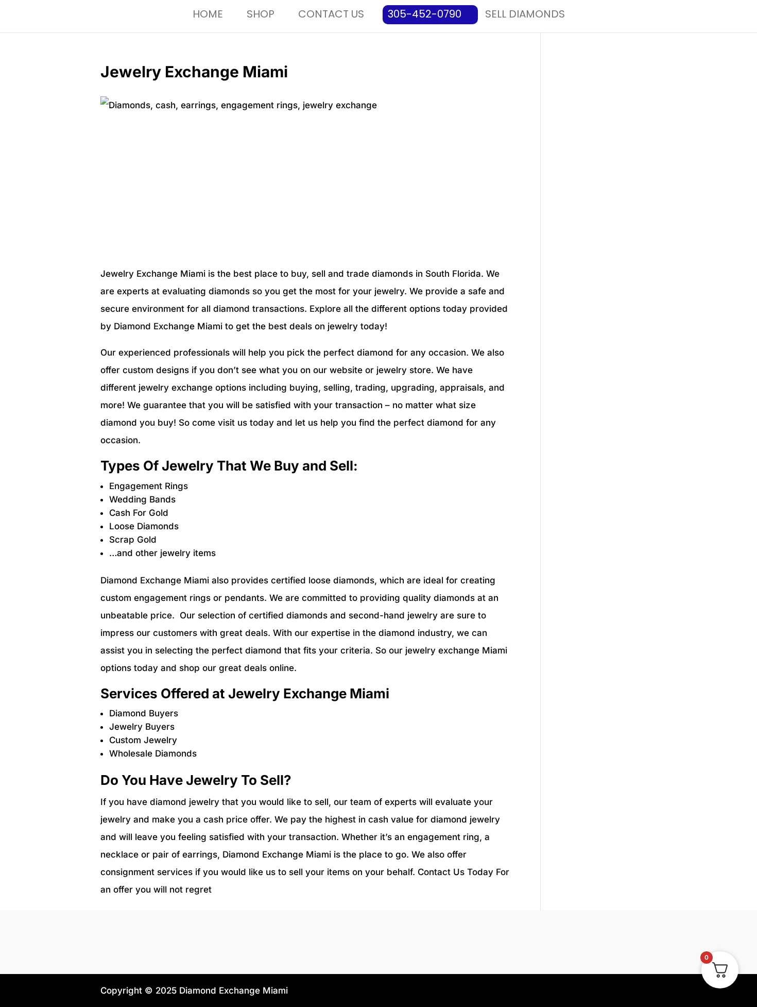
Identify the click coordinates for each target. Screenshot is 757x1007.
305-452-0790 (424, 14)
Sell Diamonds (525, 14)
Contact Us (331, 14)
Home (208, 14)
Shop (260, 14)
